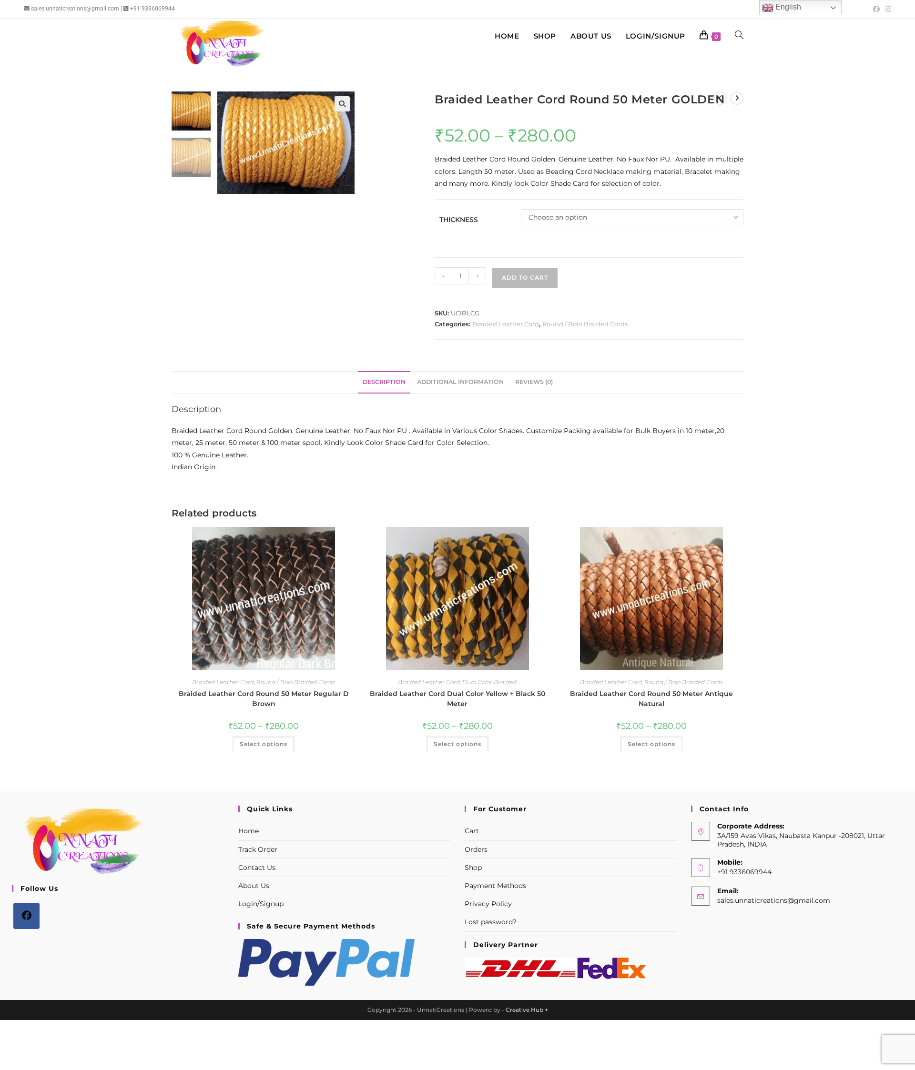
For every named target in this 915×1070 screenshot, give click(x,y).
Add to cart (525, 277)
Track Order (257, 849)
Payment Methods (495, 885)
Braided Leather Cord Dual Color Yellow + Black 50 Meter (457, 698)
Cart (472, 831)
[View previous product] (720, 98)
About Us (253, 885)
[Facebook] (26, 916)
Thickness (458, 219)
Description (384, 381)
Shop (473, 867)
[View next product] (736, 98)
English (787, 7)
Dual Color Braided (489, 682)
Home (248, 831)
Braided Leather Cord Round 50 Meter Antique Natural (651, 698)
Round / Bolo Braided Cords (585, 324)
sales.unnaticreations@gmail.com (773, 900)
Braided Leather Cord (505, 324)
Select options (263, 743)
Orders (476, 849)
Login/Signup (261, 903)
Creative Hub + (527, 1009)
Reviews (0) (534, 381)
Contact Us (256, 867)
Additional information (460, 381)
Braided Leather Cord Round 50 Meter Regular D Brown (264, 698)
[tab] (384, 382)
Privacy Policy (488, 903)
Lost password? (491, 922)
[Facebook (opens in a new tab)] (876, 9)
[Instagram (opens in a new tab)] (887, 9)
